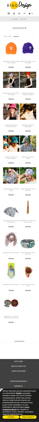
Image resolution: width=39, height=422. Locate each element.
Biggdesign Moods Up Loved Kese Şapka (11, 125)
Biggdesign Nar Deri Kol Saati (28, 285)
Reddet (19, 393)
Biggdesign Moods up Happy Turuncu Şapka (11, 62)
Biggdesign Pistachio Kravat (11, 284)
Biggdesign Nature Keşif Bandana (28, 253)
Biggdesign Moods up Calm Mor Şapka (28, 62)
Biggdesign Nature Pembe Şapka (11, 189)
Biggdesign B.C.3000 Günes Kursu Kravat (28, 221)
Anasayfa (14, 19)
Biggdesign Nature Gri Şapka (28, 157)
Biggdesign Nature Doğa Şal (11, 252)
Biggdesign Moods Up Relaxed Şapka (11, 157)
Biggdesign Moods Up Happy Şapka (28, 125)
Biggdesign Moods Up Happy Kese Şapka (28, 93)
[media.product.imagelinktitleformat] (11, 50)
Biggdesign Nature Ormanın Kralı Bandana (11, 221)
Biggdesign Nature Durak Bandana (28, 189)
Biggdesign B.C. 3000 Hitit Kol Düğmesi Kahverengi (11, 317)
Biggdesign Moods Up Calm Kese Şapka (11, 93)
